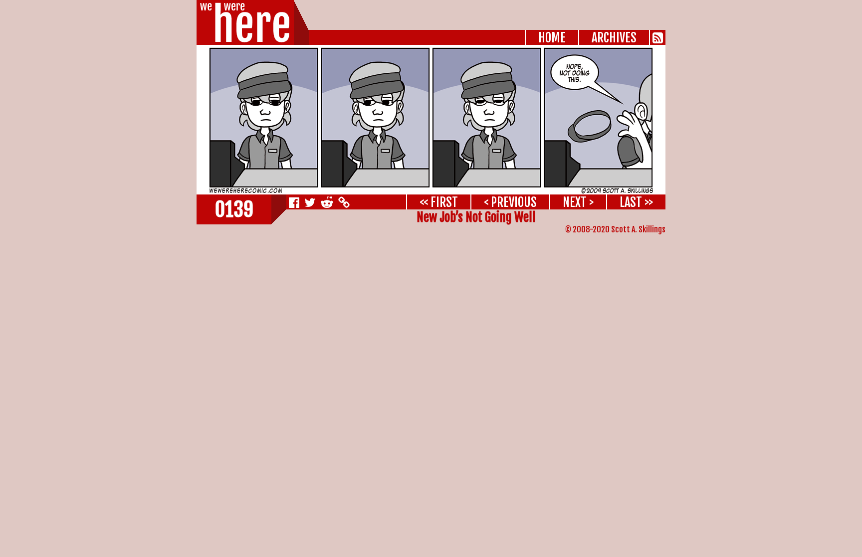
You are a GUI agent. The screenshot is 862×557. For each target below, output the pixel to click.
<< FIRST (439, 202)
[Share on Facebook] (294, 202)
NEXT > (578, 202)
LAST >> (636, 202)
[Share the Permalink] (343, 202)
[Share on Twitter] (310, 202)
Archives (614, 37)
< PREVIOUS (510, 202)
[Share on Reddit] (327, 202)
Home (552, 37)
